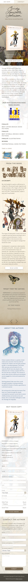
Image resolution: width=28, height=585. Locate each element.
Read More (14, 268)
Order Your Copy (14, 61)
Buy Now (7, 2)
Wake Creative (19, 579)
